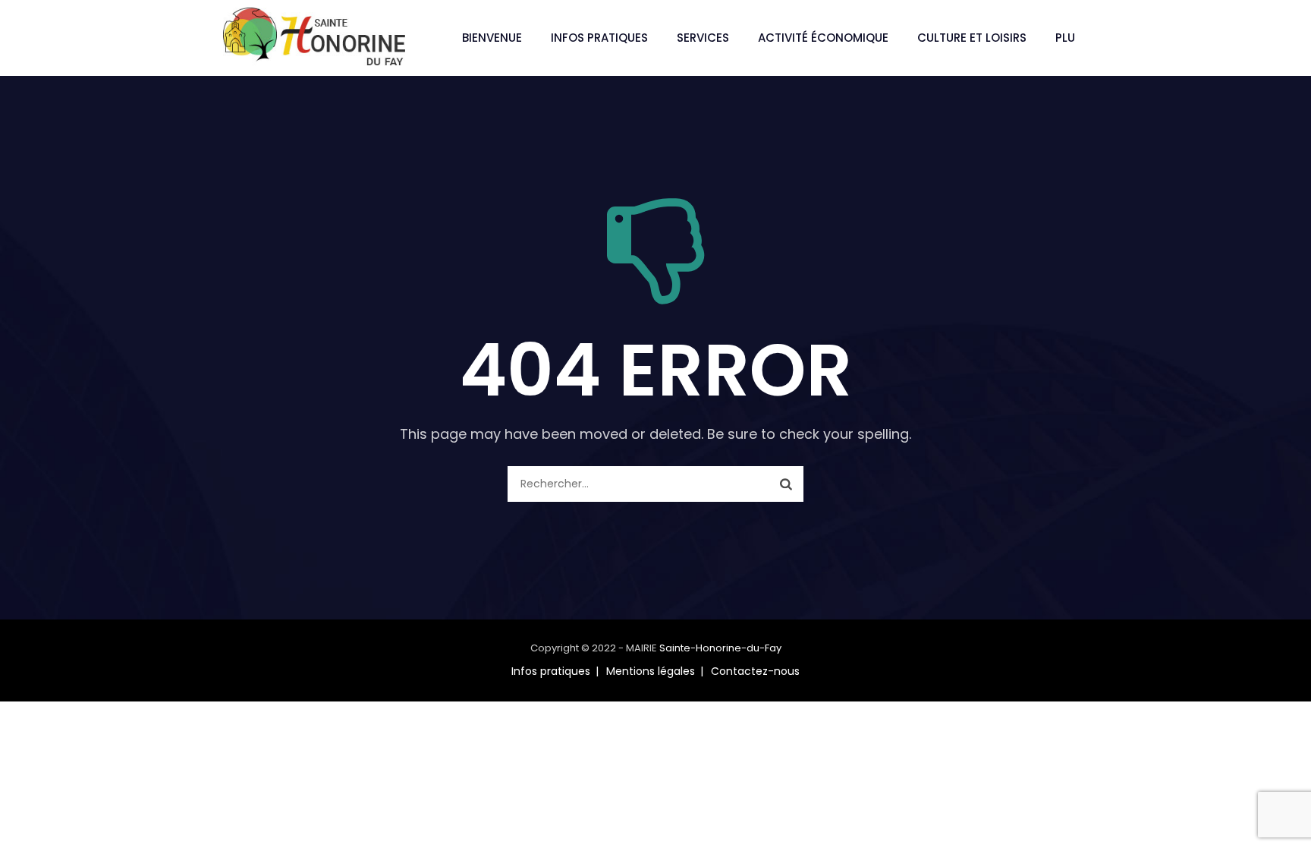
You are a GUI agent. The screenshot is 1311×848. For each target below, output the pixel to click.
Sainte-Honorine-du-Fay (720, 648)
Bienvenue (492, 38)
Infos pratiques (599, 38)
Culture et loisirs (971, 38)
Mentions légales (650, 671)
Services (703, 38)
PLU (1065, 38)
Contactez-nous (755, 671)
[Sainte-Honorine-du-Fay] (314, 38)
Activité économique (823, 38)
